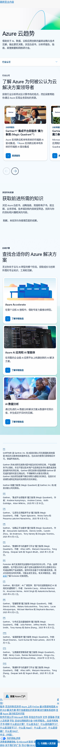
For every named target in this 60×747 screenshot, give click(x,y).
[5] (4, 542)
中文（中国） (7, 734)
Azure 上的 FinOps (30, 706)
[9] (4, 617)
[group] (25, 132)
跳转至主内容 (7, 1)
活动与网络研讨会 (24, 720)
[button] (30, 61)
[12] (4, 663)
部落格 (51, 717)
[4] (4, 524)
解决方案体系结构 (46, 710)
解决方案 (11, 710)
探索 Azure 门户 (17, 696)
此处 (5, 576)
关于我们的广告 (13, 745)
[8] (4, 599)
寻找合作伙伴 (35, 717)
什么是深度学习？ (9, 727)
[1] (4, 448)
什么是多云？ (33, 724)
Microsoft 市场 (21, 717)
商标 (2, 745)
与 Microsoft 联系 (24, 741)
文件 (45, 717)
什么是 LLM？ (41, 727)
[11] (4, 648)
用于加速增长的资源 (26, 710)
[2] (4, 493)
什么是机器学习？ (49, 724)
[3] (4, 508)
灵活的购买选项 (13, 706)
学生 (12, 720)
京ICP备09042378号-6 (32, 745)
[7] (4, 581)
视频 (7, 724)
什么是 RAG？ (12, 731)
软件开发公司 (7, 717)
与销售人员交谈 (48, 743)
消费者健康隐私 (8, 741)
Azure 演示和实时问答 (14, 713)
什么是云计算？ (18, 724)
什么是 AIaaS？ (26, 727)
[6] (4, 560)
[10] (4, 633)
